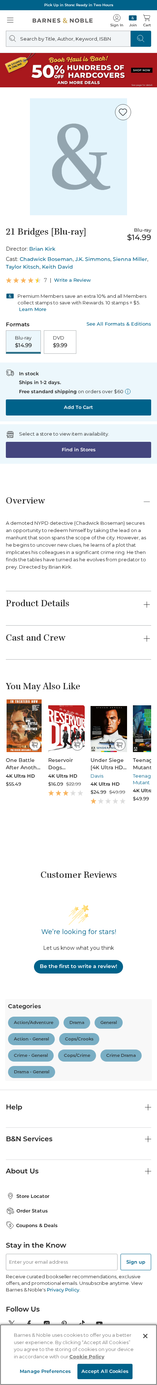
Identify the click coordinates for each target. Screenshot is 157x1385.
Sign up (135, 1262)
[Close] (145, 1336)
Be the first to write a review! (78, 966)
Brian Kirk (42, 249)
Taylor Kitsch (22, 266)
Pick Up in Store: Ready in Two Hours (78, 5)
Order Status (32, 1211)
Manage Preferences (45, 1371)
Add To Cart (78, 407)
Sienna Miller (130, 259)
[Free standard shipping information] (128, 391)
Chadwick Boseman (46, 259)
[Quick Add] (34, 744)
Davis (97, 776)
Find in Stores (79, 449)
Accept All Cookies (105, 1371)
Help (14, 1107)
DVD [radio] (60, 342)
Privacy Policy (63, 1290)
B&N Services (29, 1139)
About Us (22, 1171)
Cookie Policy (86, 1356)
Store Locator (32, 1196)
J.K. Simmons (92, 259)
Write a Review (72, 280)
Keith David (57, 266)
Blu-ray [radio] (23, 342)
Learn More (32, 309)
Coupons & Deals (37, 1225)
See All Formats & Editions (119, 324)
